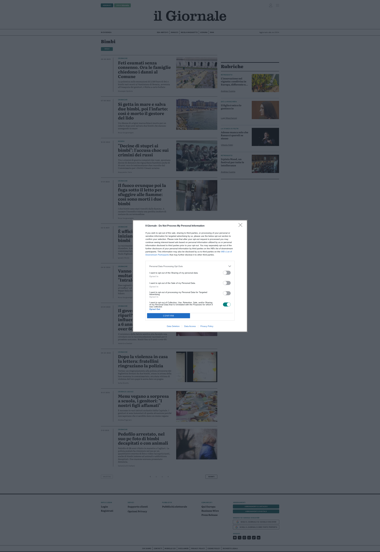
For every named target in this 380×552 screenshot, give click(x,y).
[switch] (227, 273)
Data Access (190, 326)
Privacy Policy (206, 326)
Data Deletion (173, 326)
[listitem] (190, 266)
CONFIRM (168, 316)
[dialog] (190, 276)
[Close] (241, 226)
